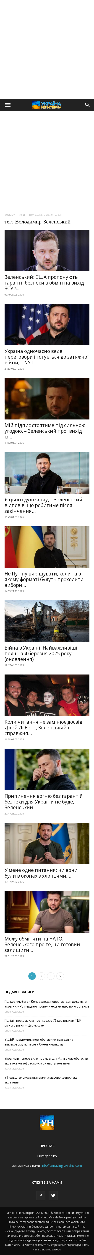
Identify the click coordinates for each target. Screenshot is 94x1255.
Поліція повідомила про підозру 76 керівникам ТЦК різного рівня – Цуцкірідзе (43, 1023)
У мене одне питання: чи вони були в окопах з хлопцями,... (41, 873)
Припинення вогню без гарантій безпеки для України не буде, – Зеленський (44, 802)
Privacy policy (47, 1156)
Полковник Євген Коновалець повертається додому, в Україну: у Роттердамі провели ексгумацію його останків (47, 1004)
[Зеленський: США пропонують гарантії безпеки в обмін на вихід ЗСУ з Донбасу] (47, 250)
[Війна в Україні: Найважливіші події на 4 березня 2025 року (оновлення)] (47, 621)
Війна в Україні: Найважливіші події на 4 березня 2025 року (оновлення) (41, 653)
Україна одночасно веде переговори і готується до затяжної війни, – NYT (47, 357)
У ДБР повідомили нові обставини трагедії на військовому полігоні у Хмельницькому (39, 1042)
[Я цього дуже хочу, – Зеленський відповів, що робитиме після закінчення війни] (47, 473)
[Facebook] (40, 1195)
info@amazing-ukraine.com (62, 1165)
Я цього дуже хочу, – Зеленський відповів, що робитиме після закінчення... (43, 505)
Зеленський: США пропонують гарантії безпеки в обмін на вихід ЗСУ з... (44, 283)
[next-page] (60, 976)
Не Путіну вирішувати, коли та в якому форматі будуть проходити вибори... (44, 579)
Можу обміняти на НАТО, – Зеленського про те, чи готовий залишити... (42, 944)
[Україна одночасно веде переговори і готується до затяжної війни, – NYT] (47, 324)
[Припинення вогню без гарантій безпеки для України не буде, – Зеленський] (47, 769)
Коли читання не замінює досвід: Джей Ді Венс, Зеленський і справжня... (44, 727)
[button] (7, 105)
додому (10, 215)
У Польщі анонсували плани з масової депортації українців (41, 1080)
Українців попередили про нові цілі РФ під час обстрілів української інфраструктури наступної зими (46, 1061)
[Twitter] (53, 1195)
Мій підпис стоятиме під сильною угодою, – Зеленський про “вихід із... (45, 431)
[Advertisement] (47, 49)
